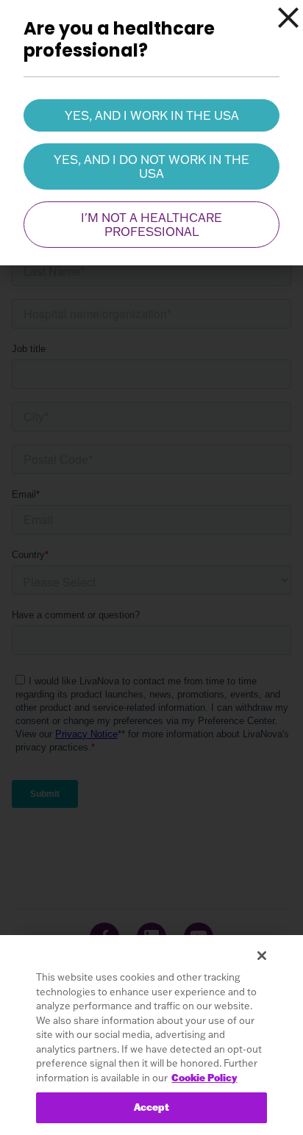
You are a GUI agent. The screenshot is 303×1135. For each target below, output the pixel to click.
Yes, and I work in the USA (152, 115)
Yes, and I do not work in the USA (151, 166)
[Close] (288, 18)
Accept (152, 1107)
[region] (151, 1035)
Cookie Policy (204, 1078)
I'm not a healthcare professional (151, 224)
